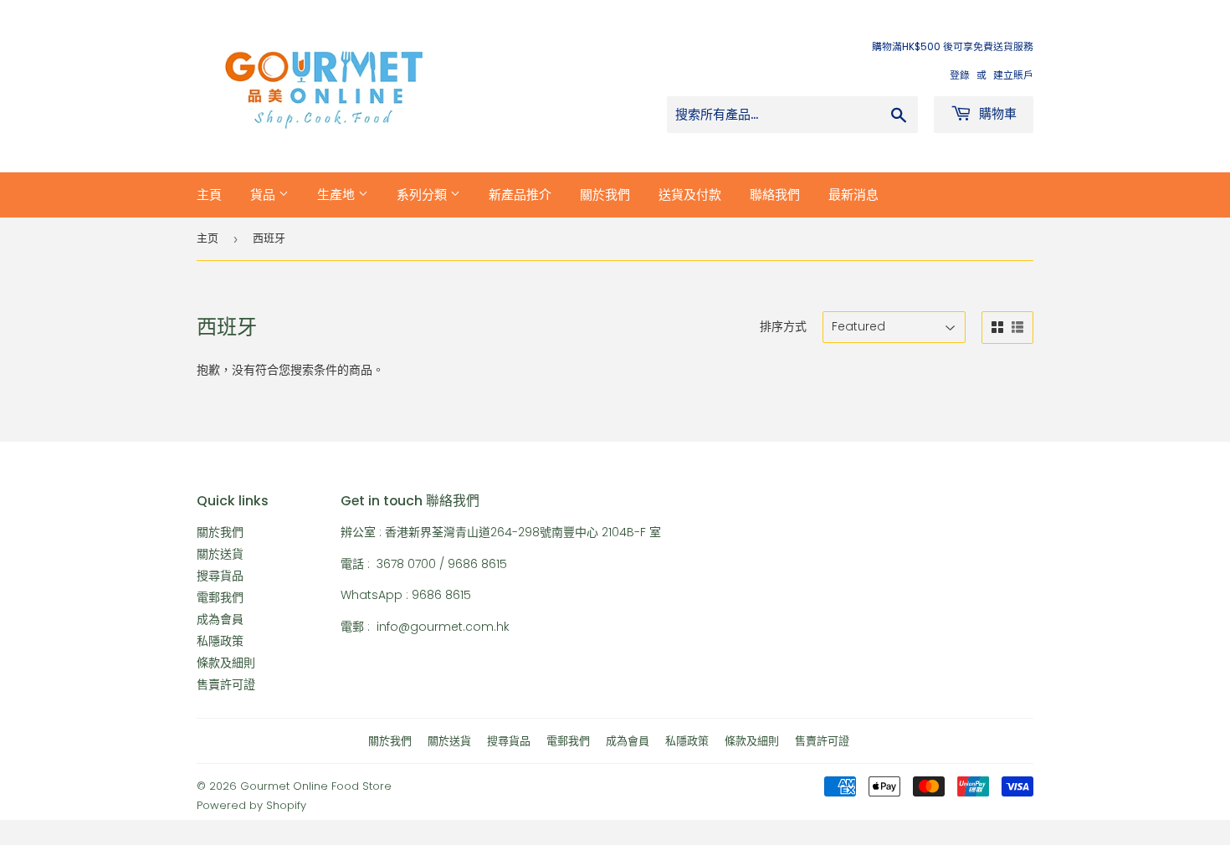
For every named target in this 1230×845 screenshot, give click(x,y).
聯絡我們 (775, 194)
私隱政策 (220, 640)
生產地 (337, 194)
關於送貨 (220, 553)
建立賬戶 (1013, 75)
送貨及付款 (690, 194)
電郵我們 (220, 597)
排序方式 (783, 326)
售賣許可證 (226, 684)
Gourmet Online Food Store (316, 786)
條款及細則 (226, 662)
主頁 (209, 194)
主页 (207, 238)
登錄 (960, 75)
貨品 (264, 194)
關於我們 (605, 194)
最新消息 (853, 194)
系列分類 (423, 194)
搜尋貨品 (220, 575)
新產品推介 (520, 194)
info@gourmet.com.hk (443, 626)
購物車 (996, 113)
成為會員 (220, 619)
